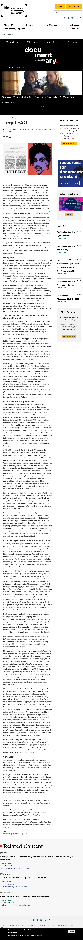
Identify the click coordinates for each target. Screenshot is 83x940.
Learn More (69, 337)
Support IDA (74, 6)
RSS (71, 925)
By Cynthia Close (7, 884)
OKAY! (71, 932)
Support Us (31, 925)
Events (29, 25)
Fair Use (18, 887)
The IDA (4, 925)
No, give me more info (14, 938)
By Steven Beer (6, 866)
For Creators (51, 25)
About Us (20, 925)
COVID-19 (25, 868)
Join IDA (75, 28)
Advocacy (74, 25)
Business (24, 887)
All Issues (32, 42)
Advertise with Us (60, 925)
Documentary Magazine (14, 28)
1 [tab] (41, 106)
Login (60, 6)
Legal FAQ (23, 834)
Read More (62, 239)
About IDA (8, 25)
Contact (4, 927)
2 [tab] (43, 106)
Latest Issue (52, 42)
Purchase (72, 42)
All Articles (12, 42)
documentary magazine (11, 834)
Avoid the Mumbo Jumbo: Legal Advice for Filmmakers (23, 878)
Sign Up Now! (69, 143)
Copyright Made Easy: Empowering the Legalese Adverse (24, 896)
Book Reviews (5, 887)
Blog (12, 925)
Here (69, 215)
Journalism (16, 868)
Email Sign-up (44, 925)
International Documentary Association (14, 10)
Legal (10, 868)
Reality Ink (25, 905)
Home (3, 34)
